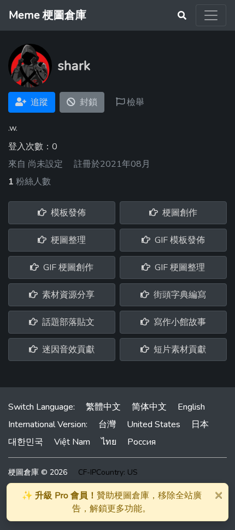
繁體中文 (103, 407)
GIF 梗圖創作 (67, 267)
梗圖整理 (67, 240)
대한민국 (25, 442)
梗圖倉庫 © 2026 (37, 472)
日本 (200, 424)
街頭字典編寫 (178, 295)
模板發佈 (67, 213)
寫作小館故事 (178, 322)
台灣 (107, 424)
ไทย (108, 442)
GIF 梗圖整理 (178, 267)
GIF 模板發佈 (178, 240)
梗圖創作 (178, 213)
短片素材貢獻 (178, 349)
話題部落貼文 (67, 322)
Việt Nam (72, 442)
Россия (141, 442)
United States (153, 424)
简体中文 (149, 407)
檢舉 (134, 102)
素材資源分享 (67, 295)
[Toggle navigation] (211, 15)
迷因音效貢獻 (67, 349)
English (191, 407)
